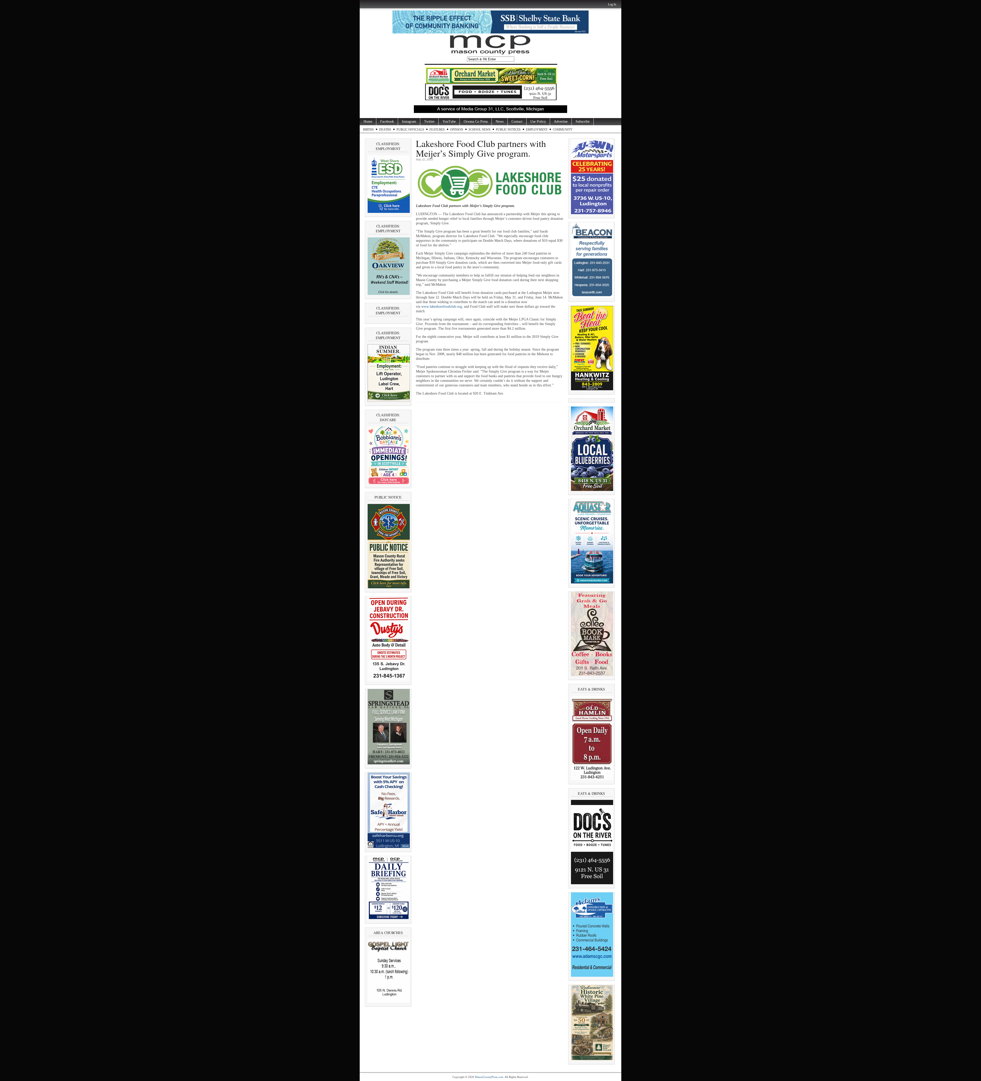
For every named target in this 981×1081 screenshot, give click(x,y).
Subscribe (583, 121)
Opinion (456, 129)
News (500, 121)
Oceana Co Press (476, 121)
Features (437, 129)
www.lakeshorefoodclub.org (441, 306)
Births (368, 129)
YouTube (449, 121)
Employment (536, 129)
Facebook (387, 121)
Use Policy (538, 121)
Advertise (561, 121)
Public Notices (508, 129)
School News (480, 129)
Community (563, 129)
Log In (612, 4)
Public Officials (410, 129)
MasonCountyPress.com (489, 1076)
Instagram (409, 121)
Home (368, 121)
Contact (516, 121)
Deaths (385, 129)
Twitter (429, 121)
